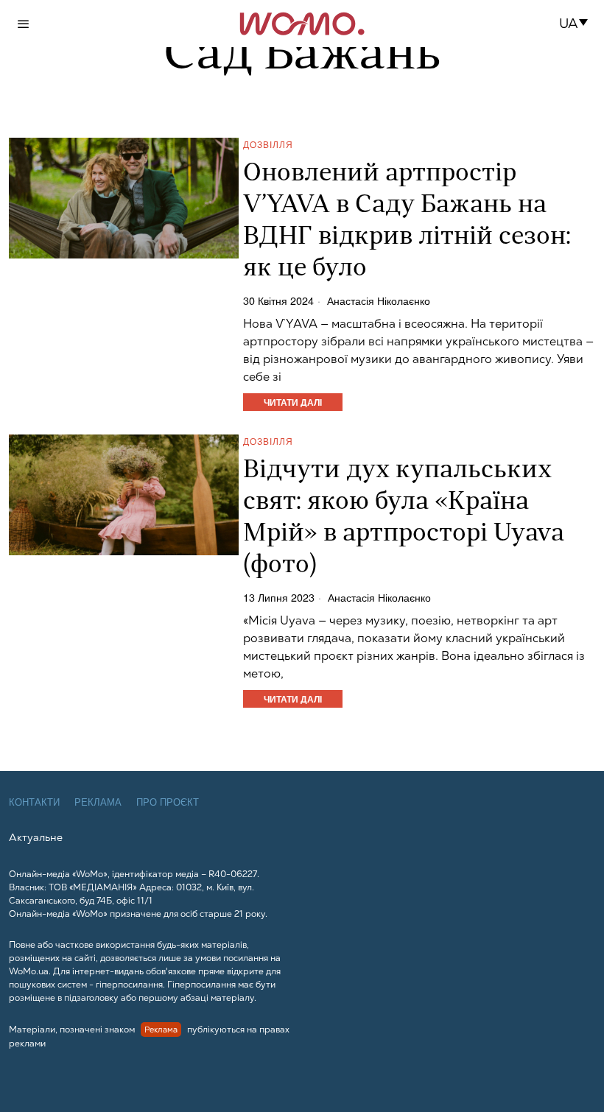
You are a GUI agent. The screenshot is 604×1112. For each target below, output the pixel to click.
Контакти (34, 802)
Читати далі (293, 402)
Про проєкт (167, 802)
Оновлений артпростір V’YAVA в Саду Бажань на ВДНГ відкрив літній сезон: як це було (407, 221)
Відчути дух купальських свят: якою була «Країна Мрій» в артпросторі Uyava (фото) (403, 518)
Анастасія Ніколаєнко (378, 300)
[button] (577, 23)
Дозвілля (268, 144)
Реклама (98, 802)
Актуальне (36, 837)
